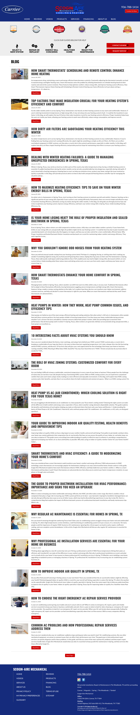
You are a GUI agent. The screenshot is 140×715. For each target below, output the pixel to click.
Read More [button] (36, 93)
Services (75, 19)
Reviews (38, 19)
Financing (88, 19)
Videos (49, 19)
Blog (113, 19)
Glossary (21, 700)
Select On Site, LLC (92, 706)
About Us (102, 19)
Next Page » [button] (70, 655)
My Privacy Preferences (28, 695)
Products (62, 19)
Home (27, 19)
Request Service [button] (120, 51)
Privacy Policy (23, 691)
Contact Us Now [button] (131, 11)
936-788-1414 (84, 674)
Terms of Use (52, 691)
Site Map (50, 695)
